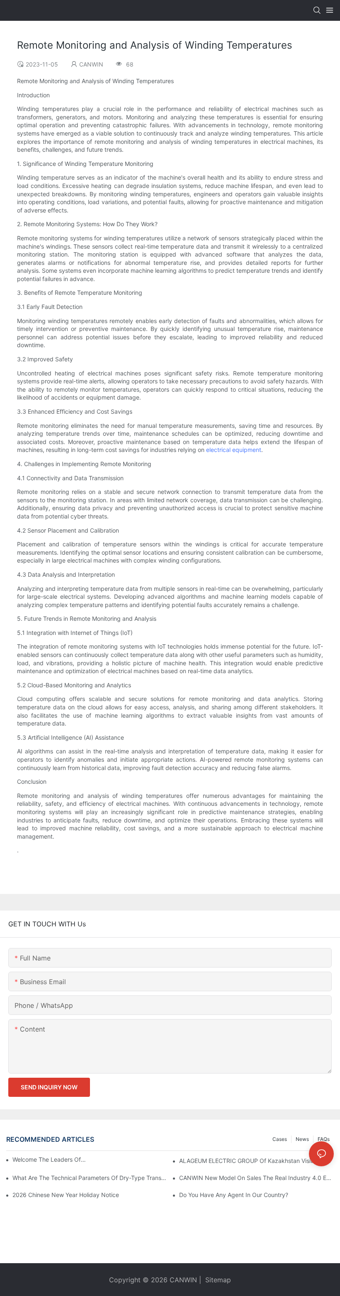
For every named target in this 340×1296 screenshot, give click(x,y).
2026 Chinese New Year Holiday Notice (65, 1194)
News (302, 1139)
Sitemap (217, 1280)
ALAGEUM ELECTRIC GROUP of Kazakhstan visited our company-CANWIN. (256, 1160)
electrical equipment (233, 449)
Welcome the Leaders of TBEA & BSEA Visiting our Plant (49, 1159)
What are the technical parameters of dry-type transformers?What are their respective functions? (89, 1177)
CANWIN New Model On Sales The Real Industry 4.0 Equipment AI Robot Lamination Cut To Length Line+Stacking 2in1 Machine (256, 1177)
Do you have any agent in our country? (233, 1194)
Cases (279, 1139)
